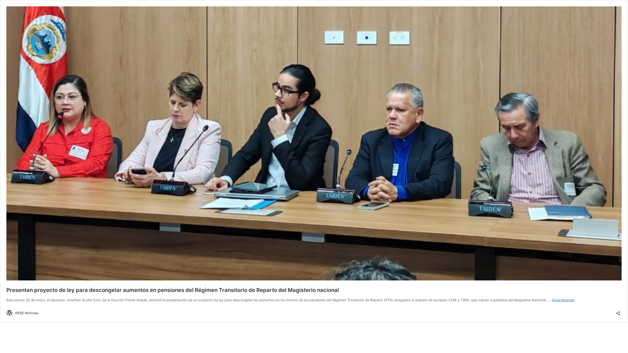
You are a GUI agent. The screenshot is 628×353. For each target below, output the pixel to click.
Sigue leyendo (563, 300)
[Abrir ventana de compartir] (618, 311)
